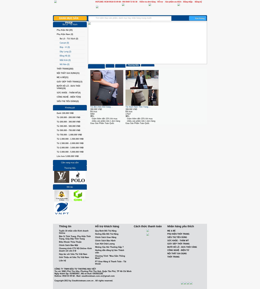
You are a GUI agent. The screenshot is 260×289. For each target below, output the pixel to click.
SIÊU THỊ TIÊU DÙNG (177, 237)
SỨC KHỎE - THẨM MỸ (178, 240)
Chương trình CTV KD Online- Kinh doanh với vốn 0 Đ (75, 249)
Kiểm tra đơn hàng (148, 2)
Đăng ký (198, 2)
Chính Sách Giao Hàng (105, 237)
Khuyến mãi (147, 65)
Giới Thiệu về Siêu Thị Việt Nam (74, 257)
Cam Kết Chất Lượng (105, 244)
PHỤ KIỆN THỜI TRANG (178, 234)
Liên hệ (62, 260)
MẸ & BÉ (171, 231)
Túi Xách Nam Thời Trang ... (138, 107)
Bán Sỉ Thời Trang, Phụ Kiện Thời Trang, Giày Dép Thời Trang (75, 237)
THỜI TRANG (173, 257)
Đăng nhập (187, 2)
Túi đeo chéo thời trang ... (101, 107)
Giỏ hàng (200, 18)
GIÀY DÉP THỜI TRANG (178, 244)
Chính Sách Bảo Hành (105, 240)
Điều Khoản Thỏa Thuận (70, 242)
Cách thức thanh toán (148, 226)
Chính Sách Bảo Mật (68, 245)
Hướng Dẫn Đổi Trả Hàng (106, 234)
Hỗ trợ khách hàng (107, 226)
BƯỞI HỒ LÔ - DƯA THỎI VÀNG (182, 247)
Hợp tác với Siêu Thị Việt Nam (73, 254)
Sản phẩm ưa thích (173, 2)
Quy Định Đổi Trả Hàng (105, 231)
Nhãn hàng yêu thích (180, 226)
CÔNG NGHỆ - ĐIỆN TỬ (178, 250)
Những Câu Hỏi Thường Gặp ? (109, 247)
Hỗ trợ (160, 2)
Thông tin (65, 226)
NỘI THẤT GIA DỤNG (177, 253)
